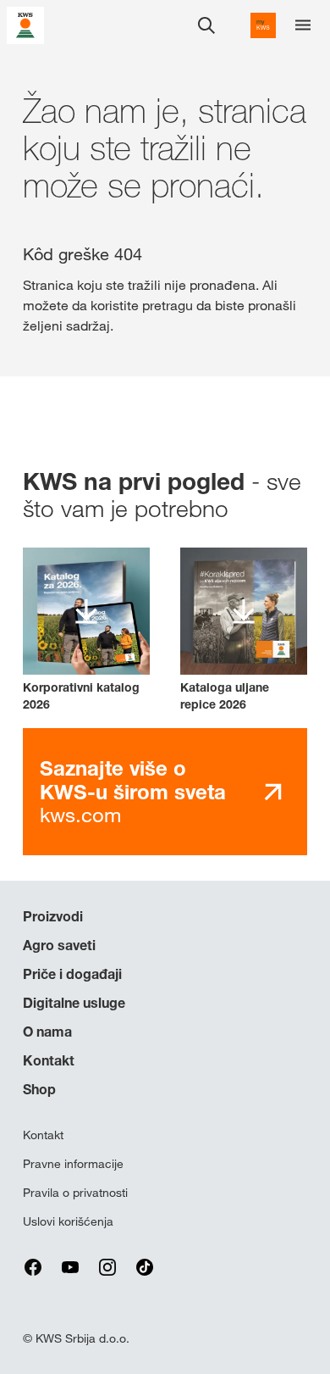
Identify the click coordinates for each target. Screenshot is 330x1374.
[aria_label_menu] (303, 25)
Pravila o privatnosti (75, 1192)
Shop (39, 1089)
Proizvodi (53, 916)
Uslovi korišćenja (68, 1221)
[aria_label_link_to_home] (25, 24)
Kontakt (48, 1060)
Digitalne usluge (74, 1002)
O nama (47, 1031)
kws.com (133, 791)
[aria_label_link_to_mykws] (263, 25)
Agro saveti (59, 945)
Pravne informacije (73, 1163)
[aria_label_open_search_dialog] (206, 25)
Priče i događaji (72, 973)
